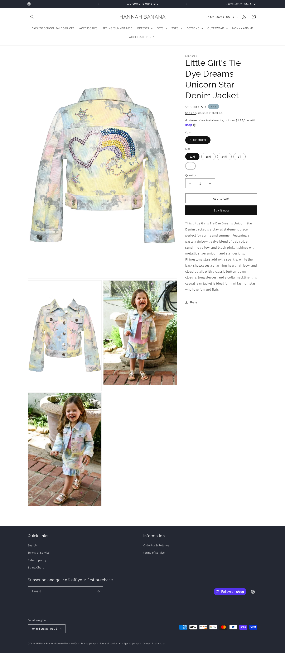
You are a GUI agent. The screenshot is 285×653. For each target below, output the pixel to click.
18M (208, 156)
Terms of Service (39, 552)
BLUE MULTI (198, 140)
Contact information (154, 643)
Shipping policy (130, 643)
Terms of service (108, 643)
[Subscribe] (98, 591)
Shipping (190, 112)
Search (32, 545)
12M (192, 156)
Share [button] (193, 302)
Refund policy (37, 560)
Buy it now (221, 211)
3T (239, 156)
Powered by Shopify (66, 643)
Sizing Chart (36, 567)
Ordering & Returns (156, 545)
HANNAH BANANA (45, 643)
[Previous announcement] (98, 4)
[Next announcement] (187, 4)
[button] (32, 17)
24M (224, 156)
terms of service (154, 552)
